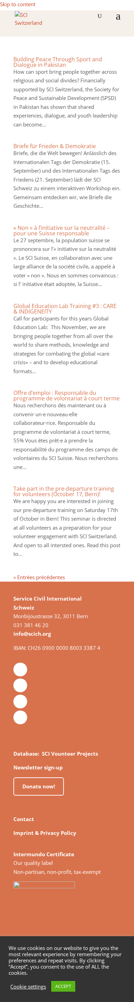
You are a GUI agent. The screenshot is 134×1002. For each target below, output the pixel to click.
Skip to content (17, 4)
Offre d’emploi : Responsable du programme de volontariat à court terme (66, 395)
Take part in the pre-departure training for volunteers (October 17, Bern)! (63, 491)
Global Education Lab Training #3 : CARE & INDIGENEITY (64, 308)
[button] (118, 20)
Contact (23, 819)
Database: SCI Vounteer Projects (55, 753)
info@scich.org (32, 633)
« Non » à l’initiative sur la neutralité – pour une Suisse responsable (61, 230)
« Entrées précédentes (39, 577)
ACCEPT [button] (63, 986)
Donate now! (38, 786)
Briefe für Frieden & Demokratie (54, 146)
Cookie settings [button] (28, 986)
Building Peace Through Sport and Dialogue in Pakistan (57, 62)
